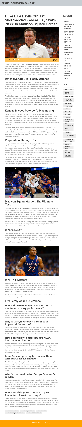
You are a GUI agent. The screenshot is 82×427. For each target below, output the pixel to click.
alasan (67, 114)
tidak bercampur (69, 125)
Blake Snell (67, 93)
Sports (66, 22)
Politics (66, 78)
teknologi (68, 89)
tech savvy (67, 129)
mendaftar (69, 96)
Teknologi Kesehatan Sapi (18, 3)
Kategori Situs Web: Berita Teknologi (69, 26)
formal (67, 133)
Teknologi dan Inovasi (69, 53)
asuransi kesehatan (68, 100)
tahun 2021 (67, 147)
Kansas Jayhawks (28, 411)
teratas (68, 112)
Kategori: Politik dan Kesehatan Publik (67, 40)
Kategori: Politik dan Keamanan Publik (67, 66)
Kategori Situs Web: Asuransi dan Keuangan (69, 33)
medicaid (68, 103)
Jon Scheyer (42, 411)
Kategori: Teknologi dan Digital (69, 47)
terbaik (67, 144)
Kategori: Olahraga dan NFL (68, 58)
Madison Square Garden (15, 413)
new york (68, 106)
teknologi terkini (68, 152)
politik (67, 117)
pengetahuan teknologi (69, 136)
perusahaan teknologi (69, 140)
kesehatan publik (68, 120)
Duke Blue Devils (12, 411)
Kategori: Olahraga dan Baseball (68, 73)
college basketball (34, 413)
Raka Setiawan (19, 60)
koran (67, 109)
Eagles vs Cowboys (68, 156)
